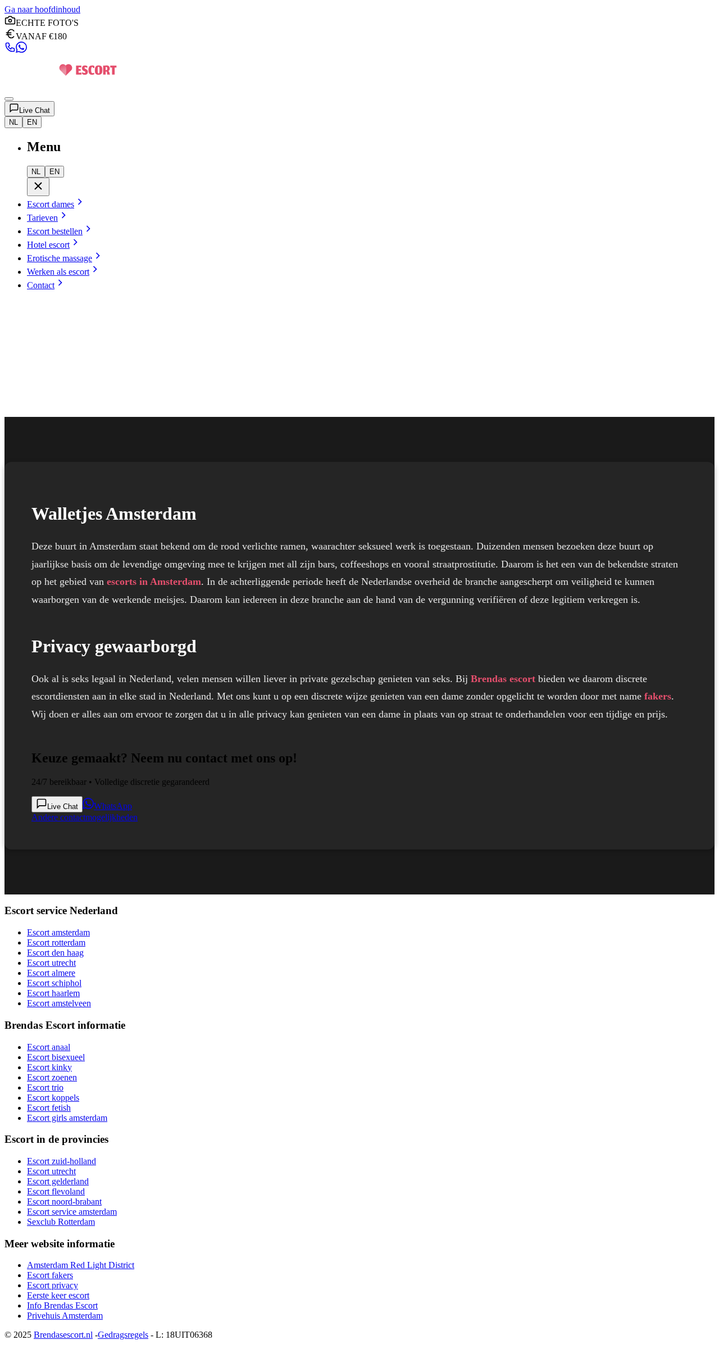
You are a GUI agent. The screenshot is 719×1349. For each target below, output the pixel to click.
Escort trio (45, 1087)
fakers (657, 696)
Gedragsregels (123, 1334)
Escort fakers (50, 1275)
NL (13, 122)
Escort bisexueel (56, 1057)
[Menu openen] (8, 99)
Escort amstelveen (59, 1003)
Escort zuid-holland (61, 1161)
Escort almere (51, 973)
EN (32, 122)
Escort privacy (52, 1285)
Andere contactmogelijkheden (84, 817)
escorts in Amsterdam (154, 581)
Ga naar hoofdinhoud (42, 9)
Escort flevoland (56, 1191)
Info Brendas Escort (62, 1305)
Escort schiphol (54, 983)
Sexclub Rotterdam (61, 1222)
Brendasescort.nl (63, 1334)
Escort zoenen (52, 1077)
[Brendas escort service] (60, 85)
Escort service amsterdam (72, 1211)
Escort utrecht (51, 963)
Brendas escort (503, 678)
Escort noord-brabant (64, 1201)
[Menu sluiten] (38, 187)
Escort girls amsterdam (67, 1118)
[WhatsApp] (21, 49)
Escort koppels (53, 1097)
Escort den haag (55, 952)
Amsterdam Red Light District (80, 1265)
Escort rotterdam (56, 942)
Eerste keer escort (58, 1295)
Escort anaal (48, 1047)
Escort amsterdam (58, 932)
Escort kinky (49, 1067)
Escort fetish (49, 1107)
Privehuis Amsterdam (65, 1315)
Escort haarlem (53, 993)
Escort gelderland (58, 1181)
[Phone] (10, 49)
